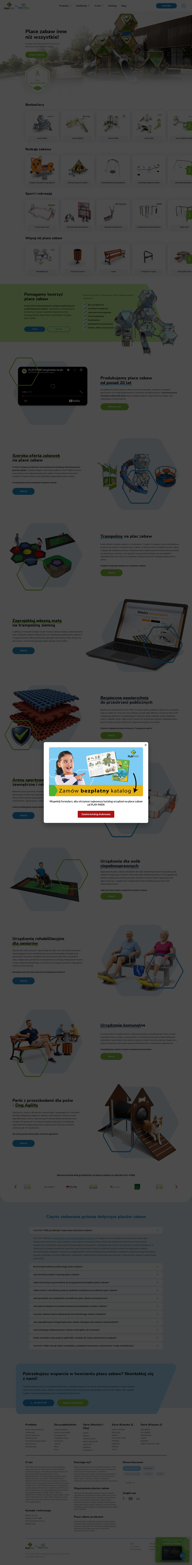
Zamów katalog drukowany (96, 814)
